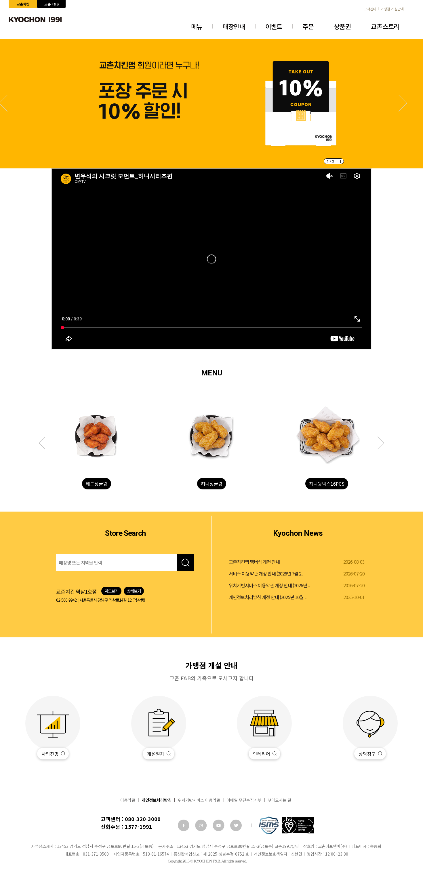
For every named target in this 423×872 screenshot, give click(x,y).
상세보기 (134, 591)
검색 (185, 562)
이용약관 (127, 800)
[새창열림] (183, 825)
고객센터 (370, 9)
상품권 (342, 26)
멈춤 (340, 161)
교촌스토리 (385, 26)
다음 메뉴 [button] (45, 443)
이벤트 (273, 26)
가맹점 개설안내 (392, 9)
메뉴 (196, 26)
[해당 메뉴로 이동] (96, 436)
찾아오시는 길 (279, 800)
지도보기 (111, 591)
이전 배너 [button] (398, 103)
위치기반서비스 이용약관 (199, 800)
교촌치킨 (23, 3)
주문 (308, 26)
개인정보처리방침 (157, 800)
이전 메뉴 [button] (377, 443)
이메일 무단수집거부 (243, 800)
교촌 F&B (51, 3)
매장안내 (233, 26)
